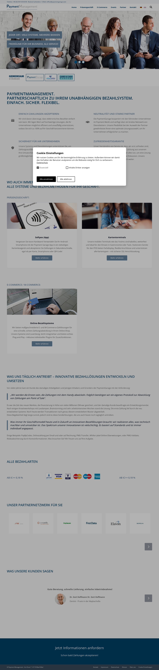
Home (74, 7)
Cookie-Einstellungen (145, 667)
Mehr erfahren (42, 258)
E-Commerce (102, 7)
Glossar (124, 667)
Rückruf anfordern (34, 2)
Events (113, 7)
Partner (123, 7)
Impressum (104, 667)
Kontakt (133, 7)
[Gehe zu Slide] (75, 62)
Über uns (133, 667)
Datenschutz (115, 667)
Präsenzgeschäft (86, 7)
